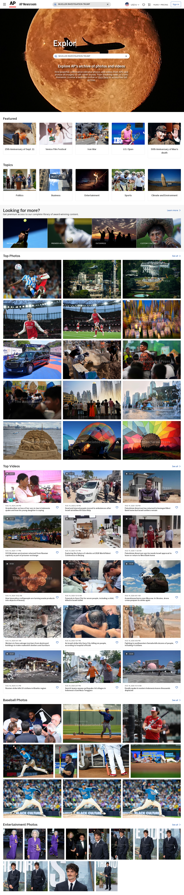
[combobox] (133, 4)
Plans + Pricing (160, 5)
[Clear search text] (108, 4)
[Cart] (149, 4)
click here (103, 77)
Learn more (173, 210)
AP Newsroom (27, 4)
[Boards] (143, 4)
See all (175, 256)
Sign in (176, 4)
